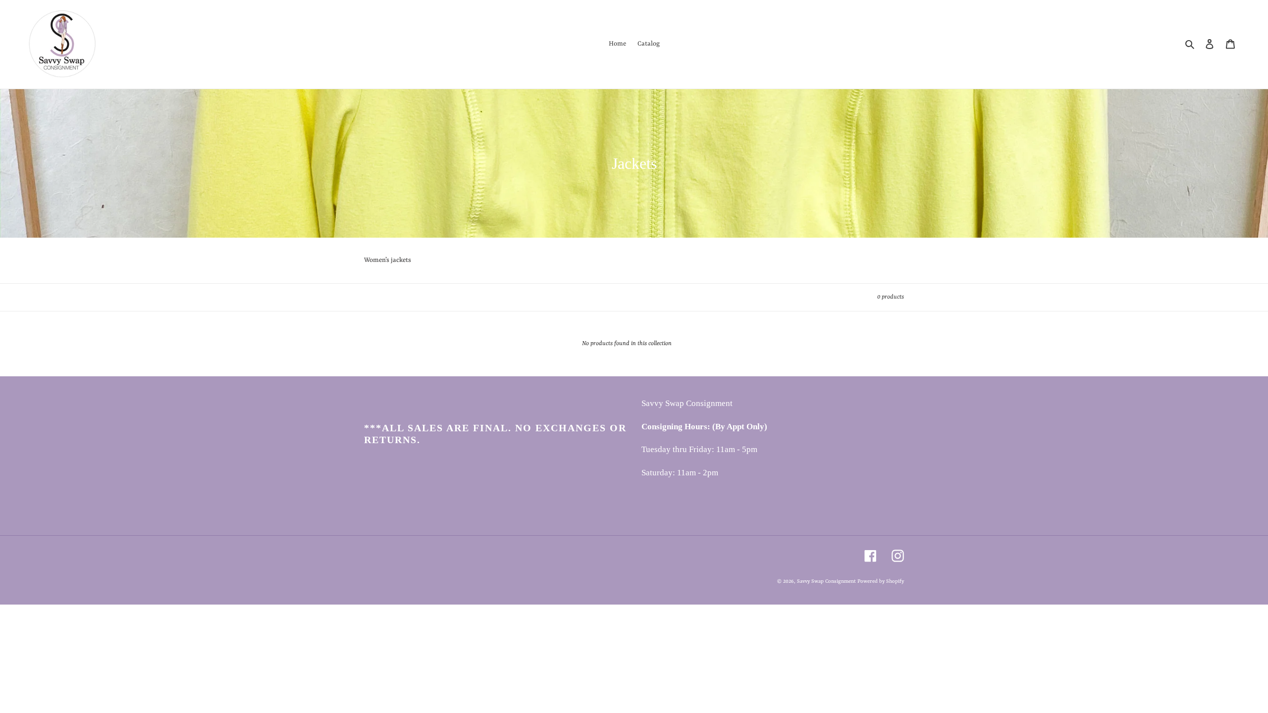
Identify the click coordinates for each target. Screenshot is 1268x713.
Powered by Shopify (880, 581)
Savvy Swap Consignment (827, 581)
